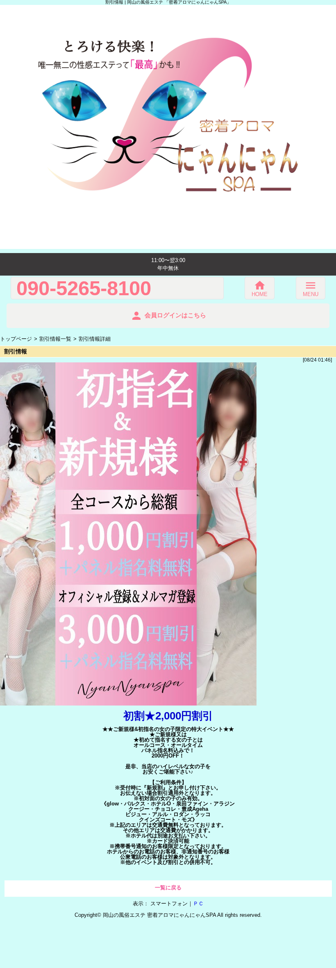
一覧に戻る (168, 887)
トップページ (16, 339)
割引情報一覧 (55, 339)
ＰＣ (198, 903)
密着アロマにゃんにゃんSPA (181, 915)
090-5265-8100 (83, 288)
